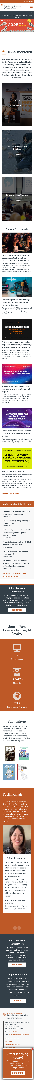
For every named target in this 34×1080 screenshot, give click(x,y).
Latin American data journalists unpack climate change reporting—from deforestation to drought (16, 344)
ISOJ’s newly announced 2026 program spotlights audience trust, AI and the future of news (16, 258)
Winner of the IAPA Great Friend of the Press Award (17, 16)
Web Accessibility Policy (12, 1044)
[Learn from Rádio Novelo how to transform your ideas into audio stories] (17, 418)
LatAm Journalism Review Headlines (17, 504)
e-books (18, 736)
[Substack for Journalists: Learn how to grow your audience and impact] (17, 374)
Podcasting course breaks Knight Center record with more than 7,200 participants (16, 302)
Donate (17, 1001)
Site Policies (8, 1041)
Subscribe (17, 610)
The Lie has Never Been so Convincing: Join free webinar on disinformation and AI (17, 473)
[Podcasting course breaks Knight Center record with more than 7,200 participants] (17, 287)
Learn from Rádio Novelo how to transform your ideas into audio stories (16, 433)
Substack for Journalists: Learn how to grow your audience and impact (16, 389)
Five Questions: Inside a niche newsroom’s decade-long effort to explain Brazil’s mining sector (16, 563)
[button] (5, 31)
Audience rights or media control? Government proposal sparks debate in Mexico (16, 532)
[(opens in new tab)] (10, 753)
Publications (17, 721)
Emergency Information (12, 1038)
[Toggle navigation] (31, 7)
